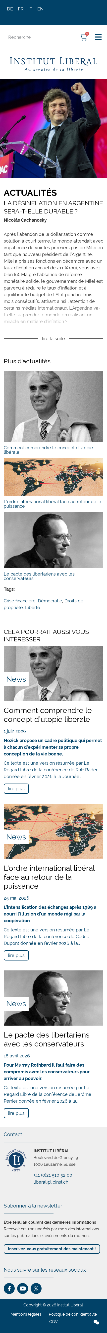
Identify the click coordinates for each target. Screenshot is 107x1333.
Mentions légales (25, 1314)
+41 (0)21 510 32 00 (53, 1175)
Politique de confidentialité (73, 1314)
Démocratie (50, 600)
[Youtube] (22, 1288)
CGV (53, 1321)
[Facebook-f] (9, 1288)
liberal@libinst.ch (51, 1182)
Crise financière (20, 600)
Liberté (32, 607)
